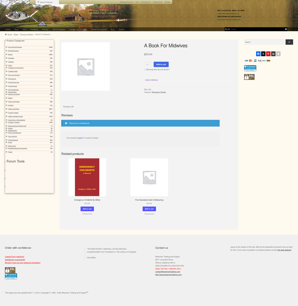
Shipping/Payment (126, 2)
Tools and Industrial (14, 133)
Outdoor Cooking (13, 122)
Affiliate (167, 2)
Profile (121, 29)
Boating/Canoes (13, 51)
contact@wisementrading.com (228, 13)
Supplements (12, 130)
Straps (10, 128)
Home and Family (14, 102)
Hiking (10, 98)
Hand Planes (12, 92)
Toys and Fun (12, 136)
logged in (81, 137)
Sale (25, 29)
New (17, 29)
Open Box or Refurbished (16, 120)
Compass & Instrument (16, 68)
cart (137, 2)
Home (7, 29)
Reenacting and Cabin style (17, 126)
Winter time (12, 146)
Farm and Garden (14, 75)
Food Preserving (13, 82)
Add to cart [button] (87, 209)
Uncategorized (13, 140)
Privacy (45, 29)
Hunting (10, 105)
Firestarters (12, 79)
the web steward (284, 250)
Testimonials (157, 2)
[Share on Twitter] (263, 53)
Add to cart (161, 64)
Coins (10, 65)
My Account (146, 2)
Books (16, 34)
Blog (113, 29)
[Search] (289, 42)
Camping (11, 58)
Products (34, 29)
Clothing (11, 62)
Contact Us (74, 29)
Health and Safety (14, 94)
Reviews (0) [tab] (68, 106)
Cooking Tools (12, 71)
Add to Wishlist (151, 80)
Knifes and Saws (13, 109)
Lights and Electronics (15, 116)
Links (85, 29)
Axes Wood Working (15, 47)
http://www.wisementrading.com (229, 19)
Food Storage (12, 86)
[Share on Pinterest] (268, 53)
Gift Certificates (59, 29)
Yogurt (10, 152)
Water (10, 142)
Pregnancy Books (26, 34)
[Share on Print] (273, 53)
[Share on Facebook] (258, 53)
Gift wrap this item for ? (157, 69)
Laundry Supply (13, 113)
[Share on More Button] (278, 53)
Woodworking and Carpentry (17, 148)
